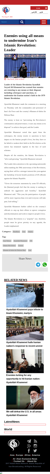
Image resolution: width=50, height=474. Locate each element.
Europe (19, 455)
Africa (27, 455)
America (36, 455)
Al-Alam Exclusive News (25, 459)
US (31, 241)
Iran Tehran (7, 241)
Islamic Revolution (9, 245)
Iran (23, 231)
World (8, 429)
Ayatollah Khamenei (20, 241)
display (30, 231)
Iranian (20, 245)
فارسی (34, 12)
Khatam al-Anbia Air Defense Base (14, 250)
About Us (32, 461)
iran (30, 250)
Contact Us (19, 461)
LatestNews (12, 421)
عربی (41, 12)
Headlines (16, 231)
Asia (12, 455)
